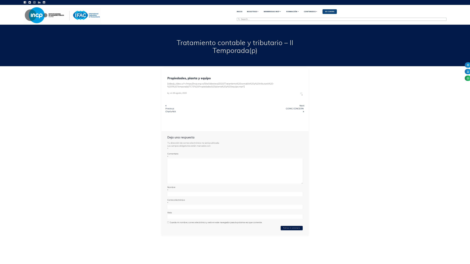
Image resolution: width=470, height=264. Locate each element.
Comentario (172, 155)
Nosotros (252, 12)
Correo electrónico (176, 201)
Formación (291, 12)
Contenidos (310, 12)
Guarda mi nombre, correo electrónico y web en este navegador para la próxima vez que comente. (216, 222)
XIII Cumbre (330, 12)
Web (169, 212)
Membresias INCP (272, 12)
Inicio (239, 12)
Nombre (171, 188)
